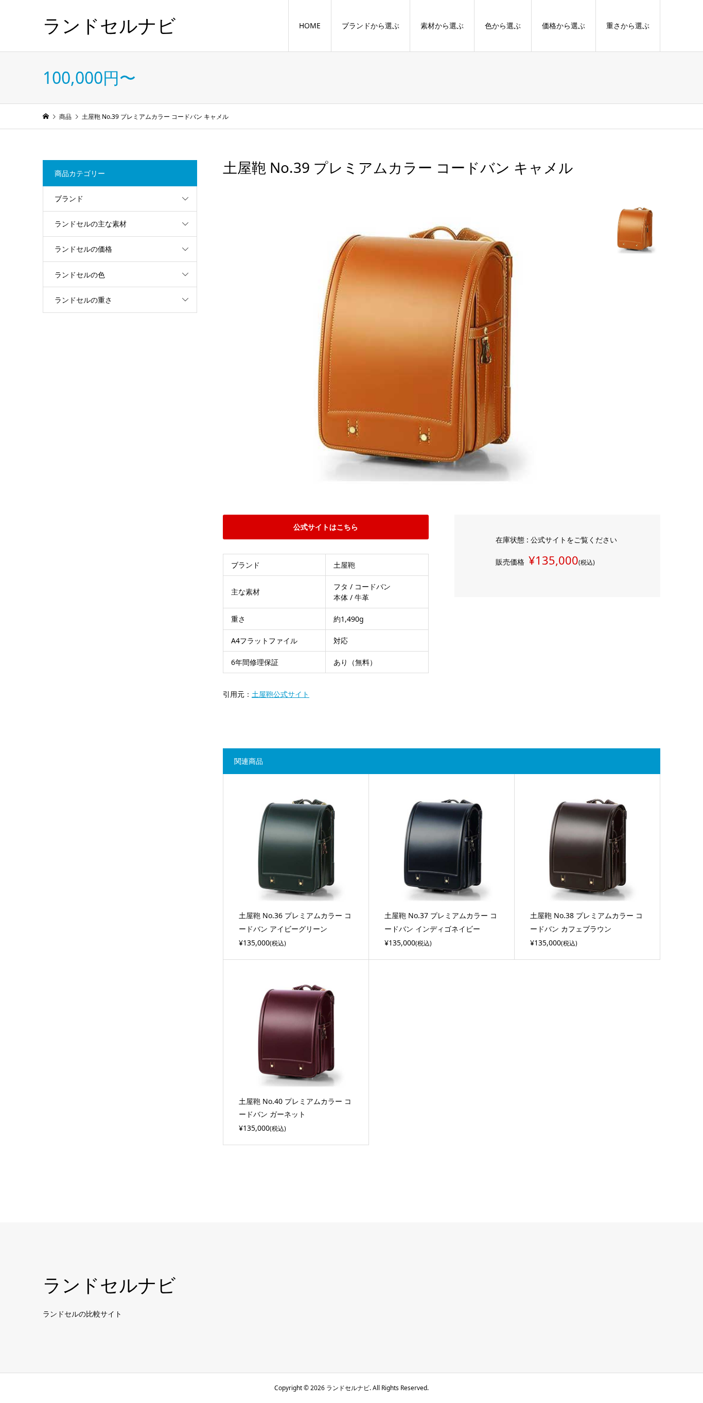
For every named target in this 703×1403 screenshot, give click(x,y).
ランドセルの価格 (83, 249)
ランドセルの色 (80, 274)
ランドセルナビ (109, 25)
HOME (310, 26)
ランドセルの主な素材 (91, 224)
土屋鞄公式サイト (280, 694)
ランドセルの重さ (83, 300)
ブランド (69, 198)
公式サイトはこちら (325, 527)
